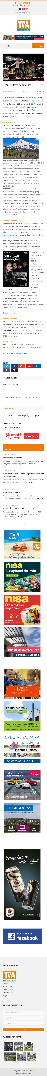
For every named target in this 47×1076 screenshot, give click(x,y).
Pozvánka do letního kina (13, 458)
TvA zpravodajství (10, 385)
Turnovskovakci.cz (28, 1071)
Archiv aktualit (23, 524)
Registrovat (26, 12)
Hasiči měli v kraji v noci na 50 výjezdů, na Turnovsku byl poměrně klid (23, 475)
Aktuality (40, 91)
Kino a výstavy (23, 415)
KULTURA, (6, 353)
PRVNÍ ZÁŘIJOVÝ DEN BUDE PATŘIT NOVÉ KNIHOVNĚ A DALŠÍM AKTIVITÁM (23, 5)
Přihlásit (18, 12)
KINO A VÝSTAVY (22, 353)
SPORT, (13, 353)
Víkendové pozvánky (11, 492)
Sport (36, 415)
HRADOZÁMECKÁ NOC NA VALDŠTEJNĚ (19, 508)
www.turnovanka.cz (10, 235)
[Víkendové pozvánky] (23, 67)
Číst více (32, 464)
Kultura (10, 415)
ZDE (32, 104)
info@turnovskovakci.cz (23, 1073)
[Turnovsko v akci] (23, 25)
